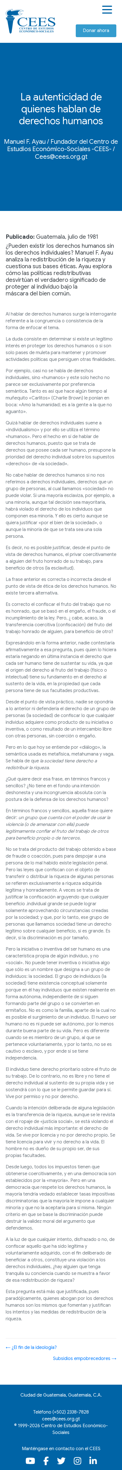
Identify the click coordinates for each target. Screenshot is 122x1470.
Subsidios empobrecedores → (84, 1358)
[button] (107, 10)
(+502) (70, 1412)
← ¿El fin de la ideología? (31, 1347)
